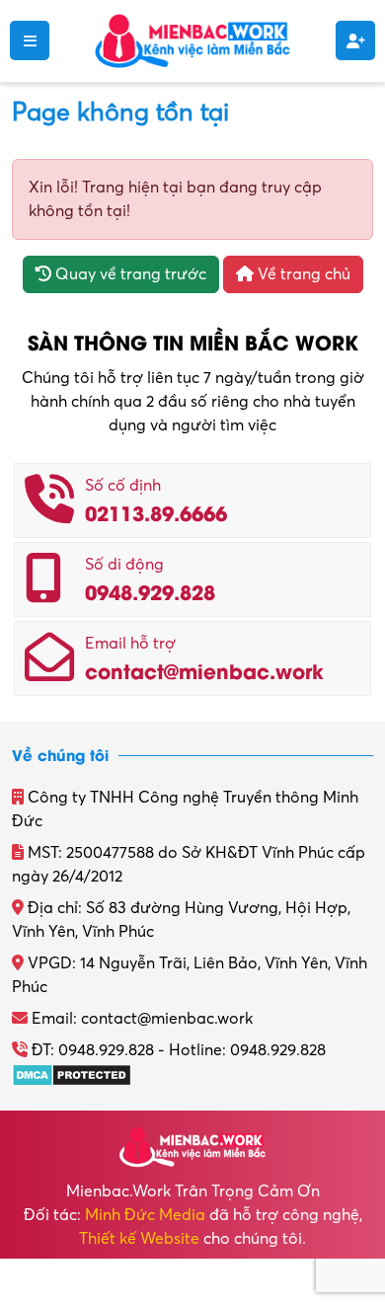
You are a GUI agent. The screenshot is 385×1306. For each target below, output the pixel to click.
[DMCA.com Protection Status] (71, 1074)
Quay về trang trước (128, 274)
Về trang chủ (302, 274)
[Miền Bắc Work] (192, 39)
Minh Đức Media (145, 1215)
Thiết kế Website (139, 1239)
